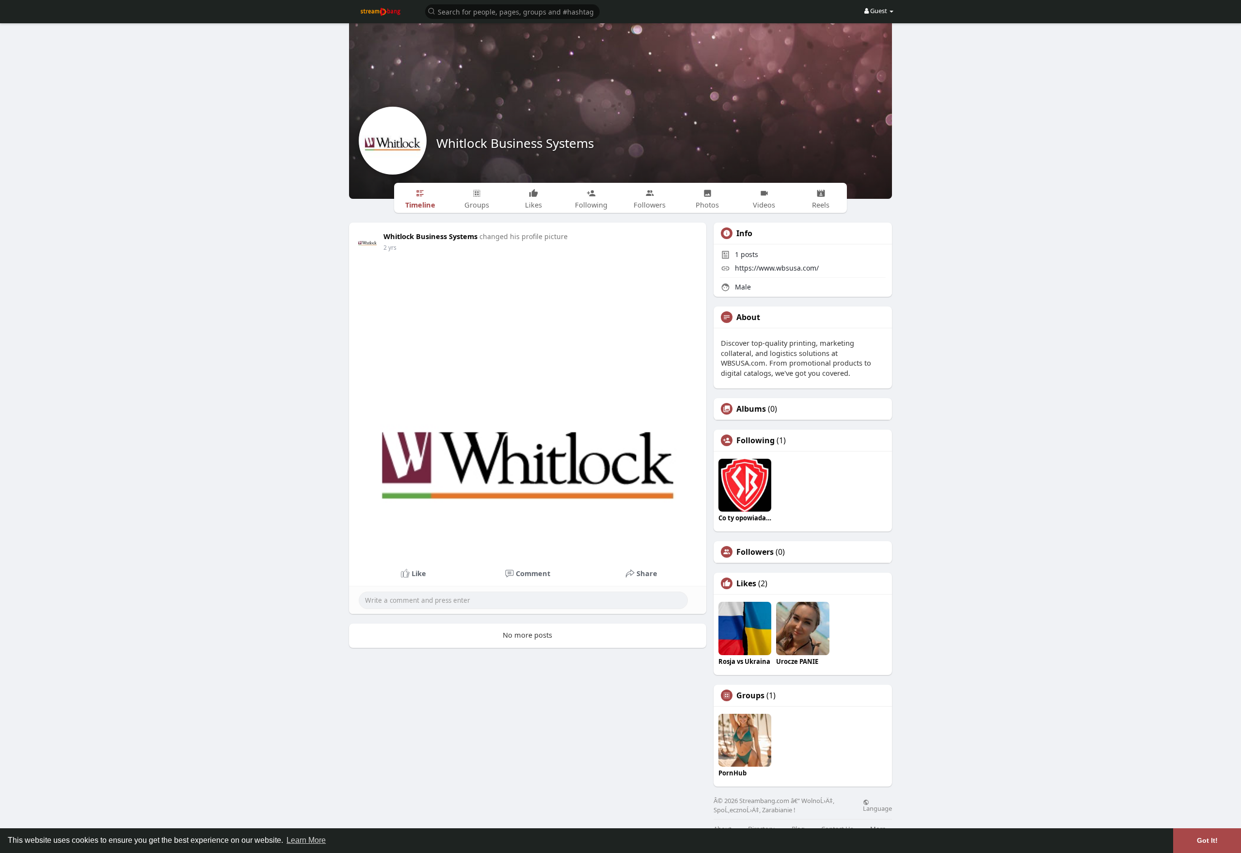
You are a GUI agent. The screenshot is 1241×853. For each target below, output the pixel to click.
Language (877, 808)
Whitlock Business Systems (515, 143)
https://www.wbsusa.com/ (777, 268)
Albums (751, 409)
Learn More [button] (306, 840)
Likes (746, 583)
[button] (512, 11)
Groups (750, 695)
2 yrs (390, 247)
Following (755, 440)
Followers (755, 552)
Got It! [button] (1207, 840)
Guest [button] (879, 10)
